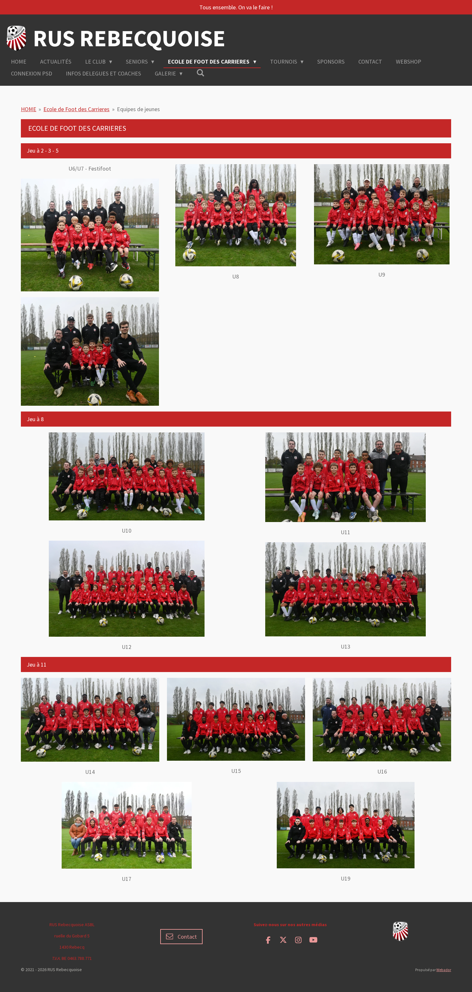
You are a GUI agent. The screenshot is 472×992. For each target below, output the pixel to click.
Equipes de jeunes (138, 109)
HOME (28, 109)
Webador (443, 970)
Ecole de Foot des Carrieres (76, 109)
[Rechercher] (200, 72)
